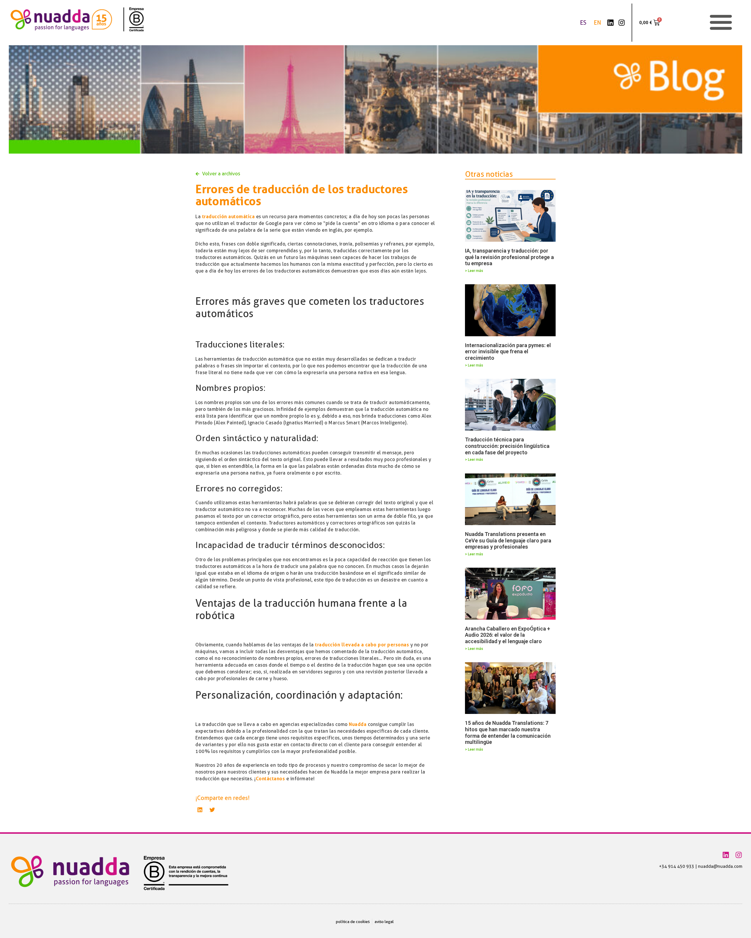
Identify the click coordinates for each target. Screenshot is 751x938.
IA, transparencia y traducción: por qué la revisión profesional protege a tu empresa (509, 257)
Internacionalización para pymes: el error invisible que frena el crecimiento (508, 351)
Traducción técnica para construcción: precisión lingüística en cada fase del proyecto (507, 445)
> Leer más (474, 271)
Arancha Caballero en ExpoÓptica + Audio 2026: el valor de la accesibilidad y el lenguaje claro (507, 635)
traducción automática (228, 216)
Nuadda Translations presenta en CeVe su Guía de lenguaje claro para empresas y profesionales (508, 540)
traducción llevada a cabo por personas (361, 645)
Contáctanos (270, 778)
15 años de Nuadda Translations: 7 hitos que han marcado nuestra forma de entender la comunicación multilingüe (508, 732)
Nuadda (357, 724)
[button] (200, 810)
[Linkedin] (610, 22)
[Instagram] (621, 22)
